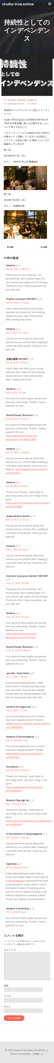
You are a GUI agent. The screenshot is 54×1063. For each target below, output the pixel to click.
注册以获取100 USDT (17, 359)
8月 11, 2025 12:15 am (17, 519)
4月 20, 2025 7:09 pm (17, 362)
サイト (7, 1006)
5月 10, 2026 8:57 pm (17, 740)
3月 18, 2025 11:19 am (17, 302)
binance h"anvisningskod (20, 736)
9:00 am (33, 103)
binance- (11, 388)
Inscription (12, 766)
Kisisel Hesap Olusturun (19, 415)
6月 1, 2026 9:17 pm (16, 804)
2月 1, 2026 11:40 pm (17, 676)
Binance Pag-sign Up (17, 800)
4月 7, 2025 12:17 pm (17, 332)
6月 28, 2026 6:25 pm (17, 867)
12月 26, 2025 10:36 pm (18, 650)
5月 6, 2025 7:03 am (16, 392)
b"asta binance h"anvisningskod (24, 833)
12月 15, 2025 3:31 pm (17, 616)
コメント (10, 949)
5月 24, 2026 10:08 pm (17, 770)
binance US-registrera (18, 706)
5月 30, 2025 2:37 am (17, 418)
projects (32, 99)
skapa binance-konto (18, 516)
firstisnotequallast (15, 880)
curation (21, 99)
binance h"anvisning (17, 908)
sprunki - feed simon (17, 673)
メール (7, 996)
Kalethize (11, 863)
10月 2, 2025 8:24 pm (17, 549)
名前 (6, 985)
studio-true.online (18, 4)
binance (10, 265)
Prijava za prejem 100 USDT (21, 298)
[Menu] (49, 3)
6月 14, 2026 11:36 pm (17, 837)
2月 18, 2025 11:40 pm (17, 269)
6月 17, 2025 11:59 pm (17, 452)
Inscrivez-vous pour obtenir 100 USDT (27, 576)
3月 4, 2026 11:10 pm (17, 710)
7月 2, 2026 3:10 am (16, 912)
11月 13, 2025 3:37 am (17, 583)
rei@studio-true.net (15, 103)
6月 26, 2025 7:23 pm (17, 486)
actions (12, 99)
